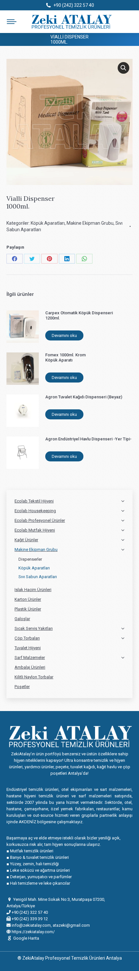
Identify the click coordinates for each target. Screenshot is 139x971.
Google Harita (26, 938)
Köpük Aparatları (48, 223)
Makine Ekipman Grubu (90, 223)
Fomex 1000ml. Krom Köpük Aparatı (65, 357)
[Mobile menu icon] (11, 21)
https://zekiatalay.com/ (33, 931)
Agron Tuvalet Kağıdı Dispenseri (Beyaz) (83, 396)
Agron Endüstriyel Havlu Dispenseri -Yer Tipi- (88, 439)
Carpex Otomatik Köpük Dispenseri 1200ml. (79, 315)
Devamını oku (64, 335)
